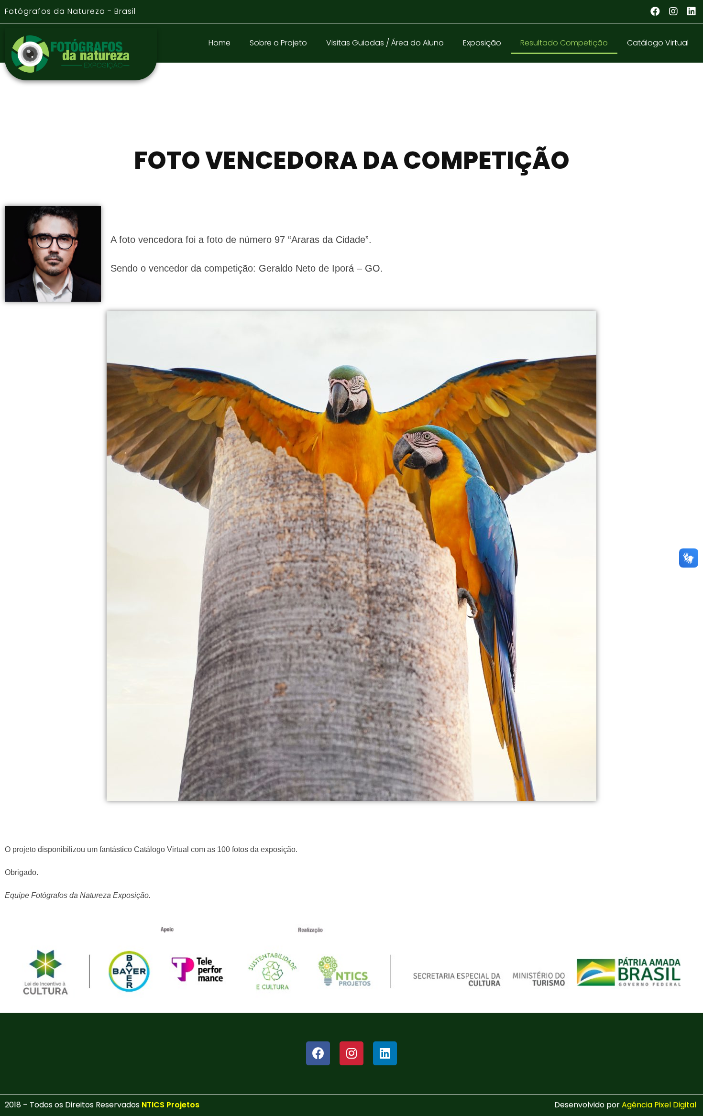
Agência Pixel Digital (660, 1104)
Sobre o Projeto (278, 42)
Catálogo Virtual (658, 42)
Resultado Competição (564, 42)
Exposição (482, 42)
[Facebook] (655, 11)
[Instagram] (673, 11)
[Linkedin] (691, 11)
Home (220, 42)
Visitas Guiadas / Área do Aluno (385, 42)
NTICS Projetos (170, 1104)
